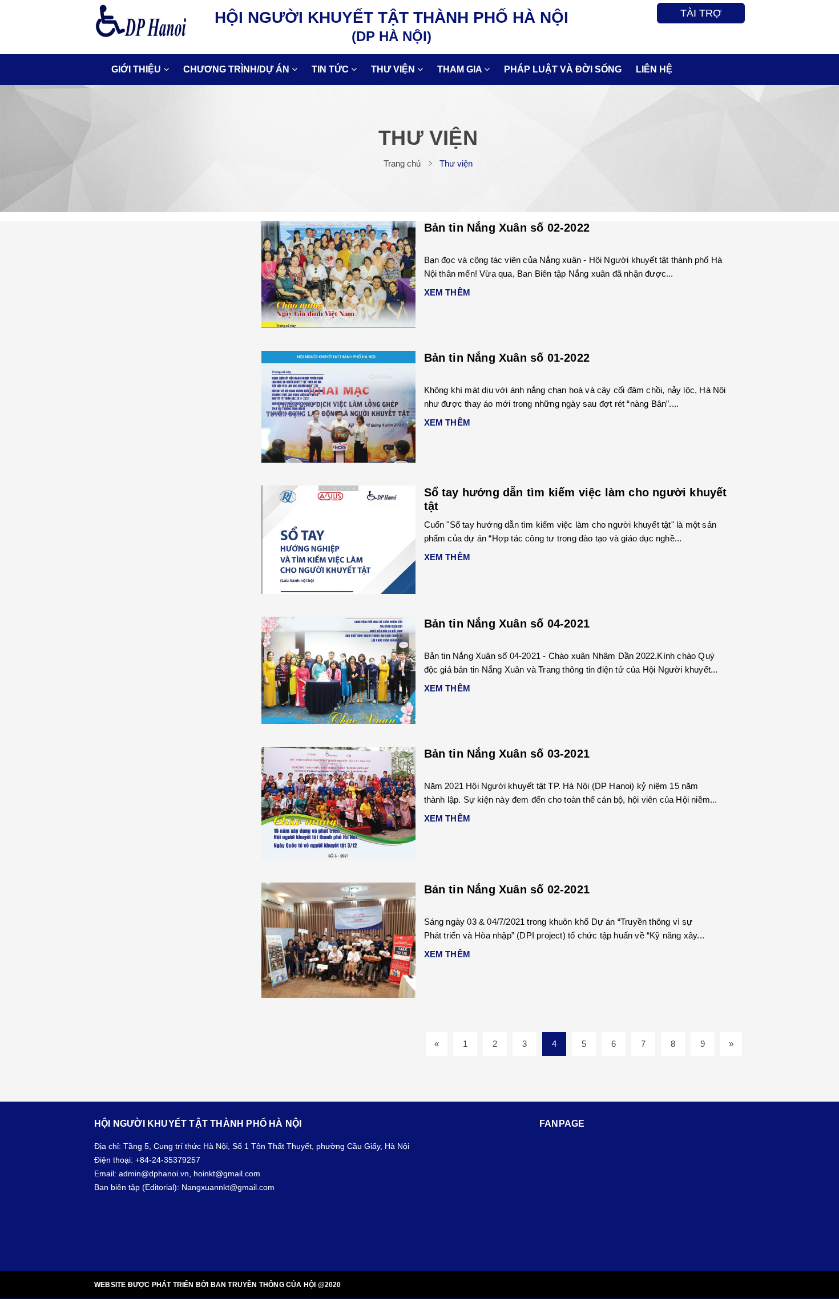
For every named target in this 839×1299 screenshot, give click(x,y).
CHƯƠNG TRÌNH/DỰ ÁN (237, 69)
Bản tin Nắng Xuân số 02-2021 (507, 889)
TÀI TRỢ (700, 13)
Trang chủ (402, 163)
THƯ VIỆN (394, 69)
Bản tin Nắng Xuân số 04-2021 (507, 623)
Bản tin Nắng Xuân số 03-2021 (507, 753)
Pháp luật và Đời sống (563, 69)
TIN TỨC (331, 69)
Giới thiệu (137, 69)
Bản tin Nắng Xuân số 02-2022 (507, 227)
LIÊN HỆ (654, 69)
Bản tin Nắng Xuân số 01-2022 (507, 357)
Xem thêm (447, 292)
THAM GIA (460, 69)
